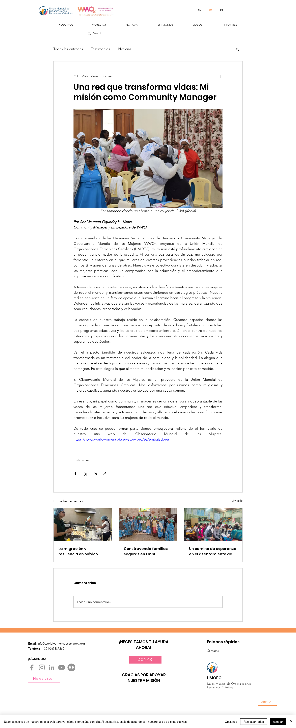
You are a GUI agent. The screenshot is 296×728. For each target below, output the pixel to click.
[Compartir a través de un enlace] (105, 474)
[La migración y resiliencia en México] (83, 524)
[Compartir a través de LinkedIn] (95, 474)
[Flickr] (71, 667)
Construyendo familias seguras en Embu (146, 551)
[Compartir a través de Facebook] (75, 474)
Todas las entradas (68, 49)
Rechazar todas (254, 722)
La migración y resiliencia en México (78, 551)
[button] (65, 23)
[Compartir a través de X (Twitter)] (85, 474)
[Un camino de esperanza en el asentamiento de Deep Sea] (213, 524)
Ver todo (237, 500)
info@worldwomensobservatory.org (61, 643)
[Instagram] (42, 667)
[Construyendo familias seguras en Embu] (148, 524)
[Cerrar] (291, 721)
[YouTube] (61, 667)
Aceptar (278, 722)
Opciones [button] (231, 722)
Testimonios (100, 49)
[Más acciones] (220, 76)
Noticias (124, 49)
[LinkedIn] (52, 667)
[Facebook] (32, 667)
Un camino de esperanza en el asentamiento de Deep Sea (212, 551)
